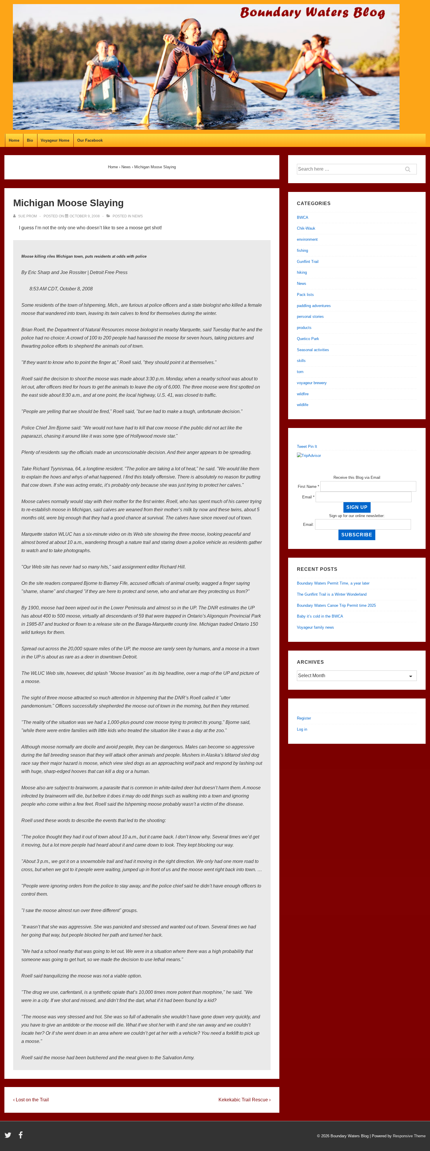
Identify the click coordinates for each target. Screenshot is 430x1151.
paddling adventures (314, 306)
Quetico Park (308, 339)
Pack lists (305, 294)
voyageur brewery (312, 383)
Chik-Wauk (306, 228)
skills (301, 360)
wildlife (302, 405)
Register (304, 718)
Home (14, 140)
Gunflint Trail (308, 261)
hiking (302, 272)
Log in (302, 729)
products (304, 327)
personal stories (310, 316)
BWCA (302, 217)
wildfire (303, 394)
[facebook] (21, 1137)
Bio (30, 140)
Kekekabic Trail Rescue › (245, 1099)
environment (307, 239)
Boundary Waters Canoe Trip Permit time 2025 (336, 605)
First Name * (308, 486)
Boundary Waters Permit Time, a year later (333, 583)
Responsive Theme (409, 1136)
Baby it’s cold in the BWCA (320, 616)
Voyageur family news (315, 627)
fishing (302, 250)
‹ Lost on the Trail (31, 1099)
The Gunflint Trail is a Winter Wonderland (332, 594)
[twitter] (9, 1137)
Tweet (302, 446)
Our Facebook (90, 140)
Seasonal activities (313, 350)
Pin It (312, 446)
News (137, 216)
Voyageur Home (55, 140)
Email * (308, 497)
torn (300, 372)
